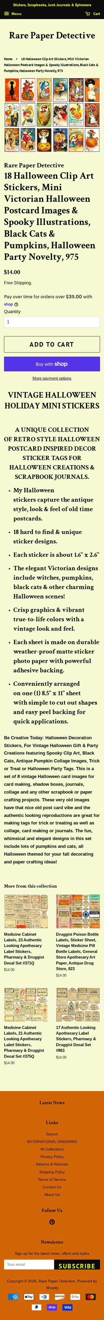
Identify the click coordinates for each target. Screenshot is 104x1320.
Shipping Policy (52, 1172)
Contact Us (52, 1187)
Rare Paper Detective (52, 35)
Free (8, 283)
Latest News (52, 1103)
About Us (52, 1194)
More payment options (52, 378)
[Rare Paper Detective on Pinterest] (52, 1223)
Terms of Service (52, 1179)
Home (8, 59)
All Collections (52, 1149)
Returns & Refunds (52, 1164)
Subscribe (77, 1265)
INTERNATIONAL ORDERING (52, 1141)
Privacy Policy (52, 1156)
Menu (16, 14)
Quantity (12, 311)
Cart (96, 13)
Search (52, 1134)
